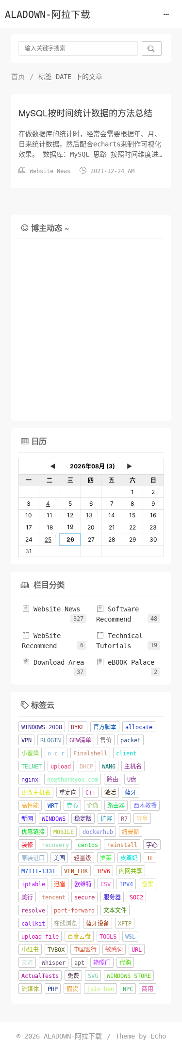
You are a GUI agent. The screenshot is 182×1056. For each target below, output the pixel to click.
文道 (27, 963)
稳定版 (83, 819)
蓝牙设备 (97, 923)
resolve (33, 910)
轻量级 (82, 858)
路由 (112, 779)
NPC (128, 989)
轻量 (142, 819)
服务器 (112, 897)
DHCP (86, 766)
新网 (27, 819)
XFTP (125, 923)
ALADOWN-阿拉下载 (47, 14)
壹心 (72, 805)
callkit (33, 923)
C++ (90, 792)
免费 (73, 976)
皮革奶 (129, 858)
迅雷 (60, 884)
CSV (105, 884)
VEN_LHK (76, 871)
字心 (152, 845)
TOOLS (107, 936)
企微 (93, 805)
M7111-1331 (38, 871)
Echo (158, 1036)
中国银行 (85, 949)
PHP (53, 989)
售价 (106, 740)
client (126, 753)
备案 (147, 884)
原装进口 (33, 858)
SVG (93, 976)
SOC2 (136, 897)
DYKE (77, 727)
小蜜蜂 (30, 753)
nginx (29, 779)
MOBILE (63, 832)
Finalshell (90, 753)
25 (48, 539)
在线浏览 (65, 923)
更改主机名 (35, 792)
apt (79, 963)
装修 (27, 845)
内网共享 (130, 871)
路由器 (116, 805)
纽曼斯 (130, 832)
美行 (27, 897)
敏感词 (114, 949)
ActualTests (40, 976)
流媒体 (30, 989)
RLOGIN (50, 740)
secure (84, 897)
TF (150, 858)
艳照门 (102, 963)
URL (137, 949)
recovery (55, 845)
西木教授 (145, 805)
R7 (124, 819)
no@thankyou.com (72, 779)
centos (88, 845)
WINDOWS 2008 (41, 727)
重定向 (68, 792)
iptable (33, 884)
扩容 (106, 819)
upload (60, 766)
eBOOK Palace (125, 662)
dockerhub (98, 832)
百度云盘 (79, 936)
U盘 (131, 779)
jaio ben (100, 989)
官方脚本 (104, 727)
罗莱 (106, 858)
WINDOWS (54, 819)
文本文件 (115, 910)
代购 (125, 963)
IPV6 (103, 871)
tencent (54, 897)
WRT (53, 805)
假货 (72, 989)
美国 (59, 858)
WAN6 (109, 766)
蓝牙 (130, 792)
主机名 (133, 766)
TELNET (31, 766)
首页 (18, 76)
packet (130, 740)
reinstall (122, 845)
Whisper (54, 963)
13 (89, 515)
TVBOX (56, 949)
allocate (138, 727)
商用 (147, 989)
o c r (56, 753)
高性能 (30, 805)
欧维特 (83, 884)
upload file (40, 936)
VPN (26, 740)
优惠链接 (33, 832)
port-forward (74, 910)
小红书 (30, 949)
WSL (130, 936)
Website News (50, 171)
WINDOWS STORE (129, 976)
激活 (110, 792)
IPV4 (126, 884)
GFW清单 (80, 740)
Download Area (53, 662)
